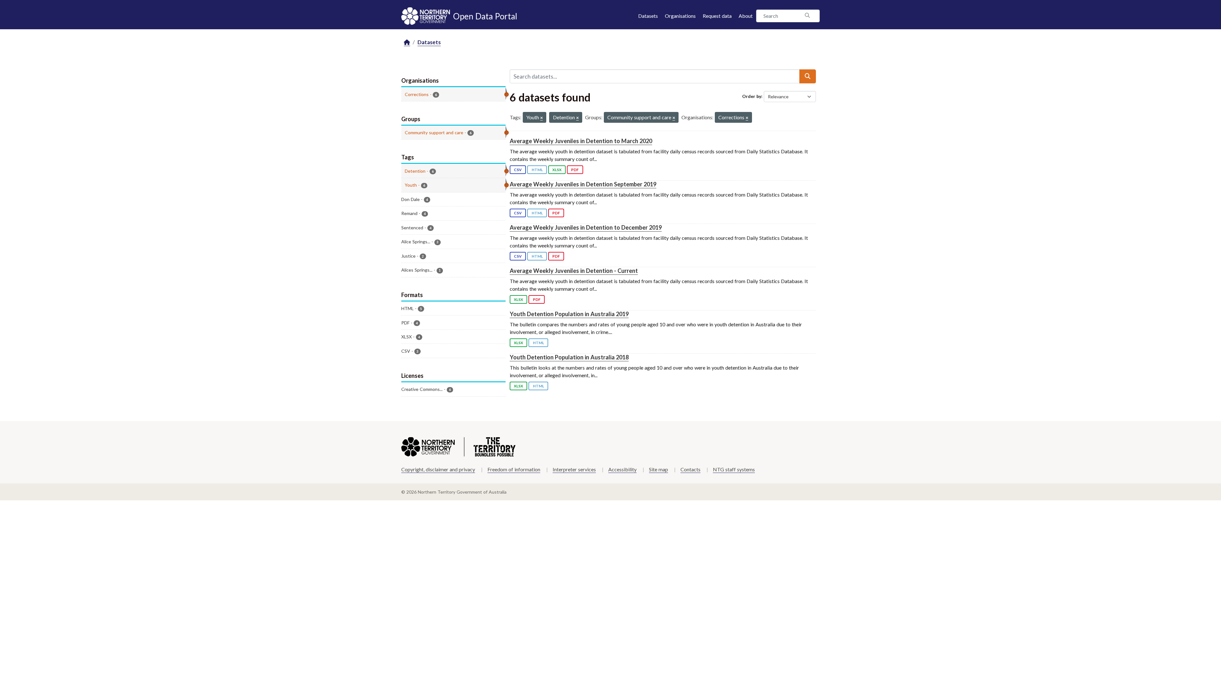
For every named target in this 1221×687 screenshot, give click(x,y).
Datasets (648, 16)
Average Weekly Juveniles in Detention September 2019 (583, 184)
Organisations (680, 16)
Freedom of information (513, 469)
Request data (717, 16)
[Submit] (807, 76)
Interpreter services (574, 469)
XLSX (557, 169)
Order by (751, 96)
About (746, 16)
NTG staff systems (734, 469)
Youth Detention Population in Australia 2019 (569, 313)
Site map (658, 469)
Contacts (690, 469)
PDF (575, 169)
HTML (537, 169)
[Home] (407, 42)
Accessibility (622, 469)
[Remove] (541, 118)
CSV (518, 169)
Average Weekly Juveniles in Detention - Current (574, 270)
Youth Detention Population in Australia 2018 (569, 357)
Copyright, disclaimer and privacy (438, 469)
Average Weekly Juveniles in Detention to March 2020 (581, 140)
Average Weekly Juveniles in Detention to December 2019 (586, 227)
